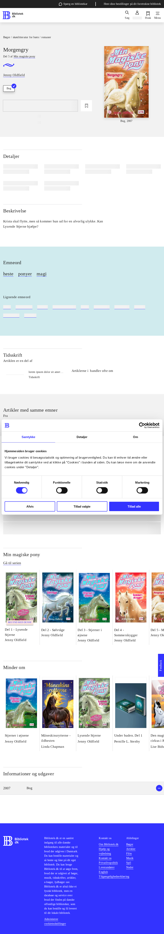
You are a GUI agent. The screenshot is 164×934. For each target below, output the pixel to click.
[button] (82, 788)
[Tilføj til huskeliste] (86, 105)
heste (8, 273)
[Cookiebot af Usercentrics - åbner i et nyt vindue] (141, 425)
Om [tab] (135, 437)
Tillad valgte (82, 506)
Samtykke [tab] (28, 437)
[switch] (62, 490)
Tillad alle (134, 506)
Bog (9, 88)
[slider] (126, 84)
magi (42, 273)
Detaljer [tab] (82, 437)
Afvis (30, 506)
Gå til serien (12, 563)
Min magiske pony (21, 554)
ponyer (25, 273)
